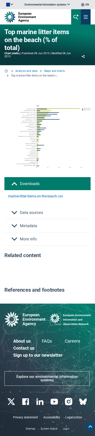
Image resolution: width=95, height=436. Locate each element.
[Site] (32, 17)
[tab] (47, 183)
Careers (72, 341)
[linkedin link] (40, 401)
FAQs (47, 341)
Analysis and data (26, 70)
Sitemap (30, 428)
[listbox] (47, 4)
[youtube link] (54, 401)
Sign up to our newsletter (38, 355)
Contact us (23, 348)
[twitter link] (11, 401)
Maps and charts (54, 70)
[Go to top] (90, 427)
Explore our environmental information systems (47, 378)
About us (22, 341)
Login (66, 428)
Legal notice (73, 417)
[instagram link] (69, 401)
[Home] (6, 71)
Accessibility (51, 417)
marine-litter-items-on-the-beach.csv (35, 196)
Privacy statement (25, 417)
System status (49, 428)
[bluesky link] (83, 401)
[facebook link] (26, 401)
